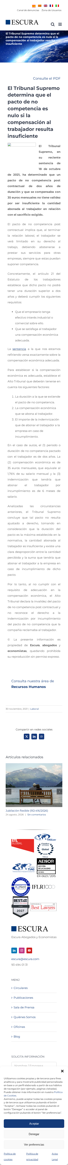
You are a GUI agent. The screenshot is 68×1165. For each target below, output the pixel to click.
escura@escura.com (25, 959)
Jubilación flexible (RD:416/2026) (27, 810)
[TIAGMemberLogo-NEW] (23, 864)
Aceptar (34, 1123)
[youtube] (29, 950)
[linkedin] (14, 950)
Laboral (34, 708)
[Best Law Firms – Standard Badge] (20, 898)
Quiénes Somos (25, 1017)
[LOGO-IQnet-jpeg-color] (20, 879)
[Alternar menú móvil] (60, 24)
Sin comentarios (36, 814)
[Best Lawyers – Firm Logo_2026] (43, 904)
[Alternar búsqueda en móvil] (53, 24)
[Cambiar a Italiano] (57, 6)
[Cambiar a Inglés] (45, 6)
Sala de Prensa (24, 1007)
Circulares (21, 988)
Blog (17, 1036)
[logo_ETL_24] (22, 840)
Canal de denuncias (28, 10)
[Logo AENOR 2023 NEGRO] (46, 860)
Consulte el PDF (46, 78)
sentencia (19, 349)
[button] (62, 1071)
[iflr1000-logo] (43, 884)
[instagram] (22, 950)
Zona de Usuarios (51, 10)
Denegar (34, 1134)
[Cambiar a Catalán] (39, 6)
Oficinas (19, 1027)
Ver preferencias (34, 1144)
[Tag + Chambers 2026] (45, 835)
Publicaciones (23, 997)
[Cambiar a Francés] (51, 6)
